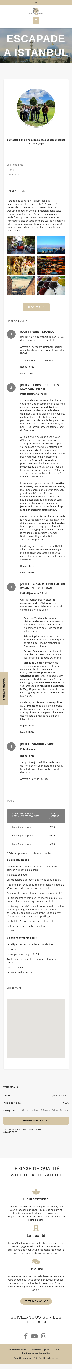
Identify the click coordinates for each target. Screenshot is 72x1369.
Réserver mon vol (4, 688)
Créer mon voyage (36, 1301)
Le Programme (15, 164)
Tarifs (12, 169)
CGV (57, 1349)
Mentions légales (40, 1349)
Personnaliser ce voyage (36, 1120)
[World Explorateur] (36, 11)
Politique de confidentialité (36, 1353)
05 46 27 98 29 (10, 1132)
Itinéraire (14, 174)
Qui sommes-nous (17, 1349)
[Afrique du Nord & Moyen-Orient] (36, 108)
